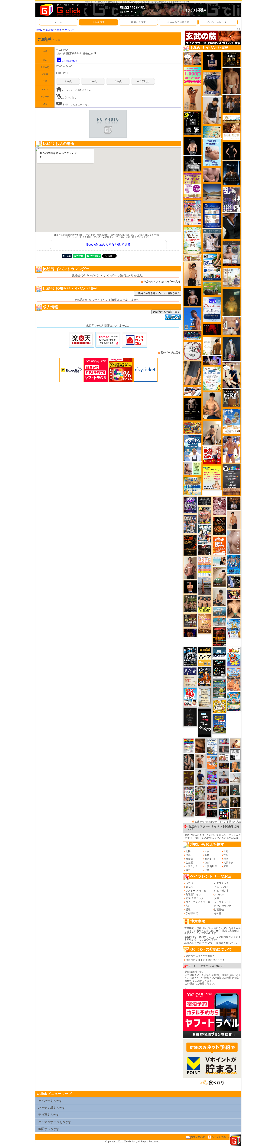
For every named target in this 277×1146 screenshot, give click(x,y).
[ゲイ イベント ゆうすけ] (192, 274)
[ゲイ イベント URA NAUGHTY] (231, 479)
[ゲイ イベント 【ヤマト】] (235, 766)
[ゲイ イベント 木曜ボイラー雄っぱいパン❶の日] (231, 448)
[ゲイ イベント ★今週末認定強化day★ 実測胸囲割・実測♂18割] (219, 636)
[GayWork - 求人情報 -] (173, 317)
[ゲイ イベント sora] (234, 608)
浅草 (188, 855)
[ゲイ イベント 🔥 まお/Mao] (223, 749)
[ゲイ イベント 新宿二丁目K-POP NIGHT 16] (219, 616)
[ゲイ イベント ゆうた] (211, 432)
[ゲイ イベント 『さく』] (231, 348)
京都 (207, 862)
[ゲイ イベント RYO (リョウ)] (190, 586)
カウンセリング (222, 905)
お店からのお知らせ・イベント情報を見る (218, 821)
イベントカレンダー (218, 22)
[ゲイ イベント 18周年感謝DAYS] (219, 652)
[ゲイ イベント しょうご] (192, 97)
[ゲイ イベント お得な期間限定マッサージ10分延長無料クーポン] (192, 58)
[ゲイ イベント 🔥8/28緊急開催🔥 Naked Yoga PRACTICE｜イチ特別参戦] (190, 544)
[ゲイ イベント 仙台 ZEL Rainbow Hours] (188, 745)
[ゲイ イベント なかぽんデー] (231, 302)
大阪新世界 (211, 866)
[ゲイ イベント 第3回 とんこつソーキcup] (234, 701)
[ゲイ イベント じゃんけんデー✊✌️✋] (211, 477)
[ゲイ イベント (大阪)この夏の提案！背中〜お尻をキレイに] (211, 240)
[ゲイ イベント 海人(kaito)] (234, 541)
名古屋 (189, 862)
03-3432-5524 (69, 60)
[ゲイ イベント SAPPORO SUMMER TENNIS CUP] (190, 656)
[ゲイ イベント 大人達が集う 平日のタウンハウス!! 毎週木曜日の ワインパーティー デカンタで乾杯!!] (192, 185)
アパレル (219, 894)
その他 (217, 913)
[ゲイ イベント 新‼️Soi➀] (205, 514)
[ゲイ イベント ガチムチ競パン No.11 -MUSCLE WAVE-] (212, 762)
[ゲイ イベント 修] (231, 104)
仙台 (207, 851)
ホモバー (190, 883)
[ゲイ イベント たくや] (235, 743)
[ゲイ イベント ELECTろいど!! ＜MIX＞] (234, 564)
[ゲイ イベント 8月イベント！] (192, 335)
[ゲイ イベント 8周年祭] (219, 706)
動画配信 (219, 909)
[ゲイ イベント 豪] (223, 790)
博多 (188, 870)
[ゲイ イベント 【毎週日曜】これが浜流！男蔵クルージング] (212, 805)
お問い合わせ (198, 1136)
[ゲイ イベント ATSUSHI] (192, 391)
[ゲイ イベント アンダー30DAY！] (205, 623)
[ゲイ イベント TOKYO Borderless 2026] (192, 212)
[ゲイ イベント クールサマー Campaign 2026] (211, 266)
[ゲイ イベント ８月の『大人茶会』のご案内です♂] (190, 603)
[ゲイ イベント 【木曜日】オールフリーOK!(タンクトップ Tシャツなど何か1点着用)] (231, 398)
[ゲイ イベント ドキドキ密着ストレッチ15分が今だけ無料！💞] (192, 408)
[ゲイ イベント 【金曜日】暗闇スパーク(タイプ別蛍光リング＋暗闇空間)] (190, 620)
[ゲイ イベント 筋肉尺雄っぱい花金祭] (205, 604)
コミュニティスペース (198, 902)
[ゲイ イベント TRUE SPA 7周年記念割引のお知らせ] (211, 152)
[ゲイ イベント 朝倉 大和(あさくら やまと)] (211, 174)
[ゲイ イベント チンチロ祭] (205, 566)
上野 (225, 851)
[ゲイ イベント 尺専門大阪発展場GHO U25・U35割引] (223, 814)
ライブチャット (222, 902)
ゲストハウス (221, 886)
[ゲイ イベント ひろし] (200, 808)
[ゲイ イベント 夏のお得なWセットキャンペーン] (192, 485)
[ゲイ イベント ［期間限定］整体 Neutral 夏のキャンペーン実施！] (211, 110)
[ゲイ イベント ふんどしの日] (188, 778)
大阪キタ (228, 862)
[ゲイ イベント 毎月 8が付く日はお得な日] (205, 549)
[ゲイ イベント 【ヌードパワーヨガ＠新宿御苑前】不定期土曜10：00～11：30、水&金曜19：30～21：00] (205, 586)
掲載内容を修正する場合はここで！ (205, 959)
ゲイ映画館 (192, 913)
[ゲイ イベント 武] (234, 503)
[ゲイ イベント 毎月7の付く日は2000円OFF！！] (192, 258)
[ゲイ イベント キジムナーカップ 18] (219, 688)
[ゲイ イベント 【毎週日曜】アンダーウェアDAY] (223, 780)
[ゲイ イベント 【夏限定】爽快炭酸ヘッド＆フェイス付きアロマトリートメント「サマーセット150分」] (211, 131)
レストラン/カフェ (196, 890)
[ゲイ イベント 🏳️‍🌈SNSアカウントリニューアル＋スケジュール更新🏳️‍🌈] (211, 345)
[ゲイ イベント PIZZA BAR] (219, 525)
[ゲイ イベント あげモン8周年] (219, 546)
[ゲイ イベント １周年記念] (192, 373)
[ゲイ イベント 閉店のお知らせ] (190, 676)
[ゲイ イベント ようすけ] (212, 797)
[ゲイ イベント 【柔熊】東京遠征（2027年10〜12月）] (235, 754)
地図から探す (138, 22)
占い (188, 905)
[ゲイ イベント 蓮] (235, 801)
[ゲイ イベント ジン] (231, 326)
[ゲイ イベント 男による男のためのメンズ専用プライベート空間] (211, 215)
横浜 (225, 858)
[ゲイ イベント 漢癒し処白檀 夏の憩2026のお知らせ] (231, 277)
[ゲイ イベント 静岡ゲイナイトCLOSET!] (188, 794)
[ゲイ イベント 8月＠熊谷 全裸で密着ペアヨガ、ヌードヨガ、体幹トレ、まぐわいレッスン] (211, 192)
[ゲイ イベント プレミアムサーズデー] (192, 350)
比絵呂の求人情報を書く (166, 311)
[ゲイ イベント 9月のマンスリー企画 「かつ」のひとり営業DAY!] (212, 746)
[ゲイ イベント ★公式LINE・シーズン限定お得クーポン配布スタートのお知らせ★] (192, 75)
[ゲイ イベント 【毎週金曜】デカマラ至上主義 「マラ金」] (234, 594)
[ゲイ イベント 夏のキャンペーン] (192, 240)
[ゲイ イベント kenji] (231, 226)
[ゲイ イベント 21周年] (205, 676)
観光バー (190, 886)
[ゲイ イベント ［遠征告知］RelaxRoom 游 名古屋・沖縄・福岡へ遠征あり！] (200, 777)
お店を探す (98, 22)
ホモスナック (221, 883)
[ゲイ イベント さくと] (219, 597)
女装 (216, 898)
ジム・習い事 (221, 890)
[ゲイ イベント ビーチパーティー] (219, 723)
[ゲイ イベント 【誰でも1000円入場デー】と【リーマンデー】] (192, 427)
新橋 (59, 29)
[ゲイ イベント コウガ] (219, 576)
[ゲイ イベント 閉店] (190, 717)
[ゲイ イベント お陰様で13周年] (211, 288)
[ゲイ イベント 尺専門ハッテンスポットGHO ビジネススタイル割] (234, 581)
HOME (38, 29)
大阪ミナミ (192, 866)
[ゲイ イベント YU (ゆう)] (192, 296)
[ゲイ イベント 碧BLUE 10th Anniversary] (231, 172)
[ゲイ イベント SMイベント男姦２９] (212, 813)
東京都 (49, 29)
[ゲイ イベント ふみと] (200, 745)
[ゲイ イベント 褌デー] (219, 505)
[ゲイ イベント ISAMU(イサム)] (192, 145)
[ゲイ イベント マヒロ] (223, 802)
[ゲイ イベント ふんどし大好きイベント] (235, 813)
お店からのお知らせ (178, 22)
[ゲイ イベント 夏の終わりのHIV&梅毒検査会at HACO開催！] (190, 697)
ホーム (58, 22)
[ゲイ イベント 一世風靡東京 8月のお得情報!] (211, 83)
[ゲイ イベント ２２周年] (234, 656)
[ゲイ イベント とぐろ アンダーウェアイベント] (212, 777)
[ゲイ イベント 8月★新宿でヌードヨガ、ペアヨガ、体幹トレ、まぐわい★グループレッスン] (235, 778)
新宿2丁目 (210, 858)
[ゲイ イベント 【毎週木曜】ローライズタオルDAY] (211, 329)
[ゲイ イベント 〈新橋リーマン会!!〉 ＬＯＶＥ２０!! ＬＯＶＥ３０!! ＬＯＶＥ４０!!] (190, 523)
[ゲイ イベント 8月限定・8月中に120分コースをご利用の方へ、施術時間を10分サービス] (211, 378)
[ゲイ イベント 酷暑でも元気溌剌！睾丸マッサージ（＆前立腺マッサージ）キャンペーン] (231, 127)
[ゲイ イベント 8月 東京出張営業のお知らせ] (192, 318)
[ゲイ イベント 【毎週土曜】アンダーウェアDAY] (223, 765)
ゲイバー (69, 29)
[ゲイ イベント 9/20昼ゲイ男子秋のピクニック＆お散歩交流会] (188, 809)
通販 (188, 909)
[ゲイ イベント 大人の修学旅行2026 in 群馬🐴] (234, 679)
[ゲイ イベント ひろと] (200, 761)
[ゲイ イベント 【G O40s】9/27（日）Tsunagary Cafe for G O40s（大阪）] (223, 773)
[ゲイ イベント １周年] (219, 668)
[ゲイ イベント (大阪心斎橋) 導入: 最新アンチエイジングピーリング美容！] (231, 253)
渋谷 (225, 855)
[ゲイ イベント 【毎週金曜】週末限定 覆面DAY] (190, 632)
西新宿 (189, 858)
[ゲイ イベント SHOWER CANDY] (190, 504)
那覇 (207, 870)
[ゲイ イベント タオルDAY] (205, 500)
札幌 (188, 851)
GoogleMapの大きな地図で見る (108, 244)
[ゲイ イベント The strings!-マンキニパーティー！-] (223, 757)
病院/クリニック (195, 898)
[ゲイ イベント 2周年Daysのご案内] (192, 123)
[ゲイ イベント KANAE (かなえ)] (231, 150)
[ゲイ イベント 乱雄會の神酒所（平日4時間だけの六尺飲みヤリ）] (231, 199)
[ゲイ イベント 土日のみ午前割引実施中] (219, 561)
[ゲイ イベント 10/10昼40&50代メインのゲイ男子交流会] (200, 793)
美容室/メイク (193, 894)
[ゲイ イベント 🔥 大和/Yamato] (188, 761)
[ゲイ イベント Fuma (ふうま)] (211, 61)
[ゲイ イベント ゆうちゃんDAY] (192, 448)
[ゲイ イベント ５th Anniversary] (211, 309)
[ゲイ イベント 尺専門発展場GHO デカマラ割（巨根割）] (211, 454)
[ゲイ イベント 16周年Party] (234, 628)
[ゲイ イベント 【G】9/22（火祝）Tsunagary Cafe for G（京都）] (223, 741)
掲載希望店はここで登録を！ (201, 956)
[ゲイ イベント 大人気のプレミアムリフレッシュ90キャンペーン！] (211, 360)
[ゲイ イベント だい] (231, 80)
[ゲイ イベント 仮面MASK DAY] (192, 163)
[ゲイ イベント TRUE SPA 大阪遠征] (192, 468)
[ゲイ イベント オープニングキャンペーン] (231, 59)
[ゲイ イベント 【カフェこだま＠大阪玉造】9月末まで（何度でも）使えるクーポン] (231, 421)
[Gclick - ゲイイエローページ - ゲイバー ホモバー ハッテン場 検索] (59, 9)
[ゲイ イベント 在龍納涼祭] (205, 534)
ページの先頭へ (220, 1136)
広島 (225, 866)
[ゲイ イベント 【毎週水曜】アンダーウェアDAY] (212, 789)
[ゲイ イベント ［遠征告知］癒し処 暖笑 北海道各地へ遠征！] (211, 405)
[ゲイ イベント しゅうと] (234, 520)
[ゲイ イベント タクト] (190, 567)
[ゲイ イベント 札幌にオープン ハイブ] (205, 656)
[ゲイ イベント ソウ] (235, 789)
